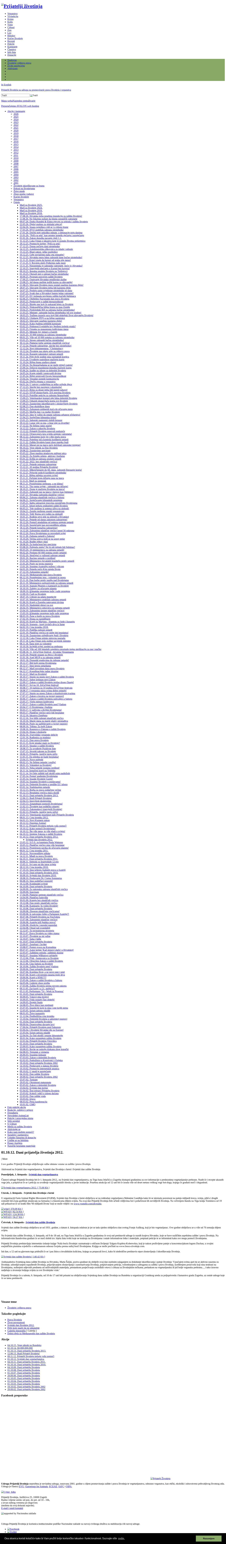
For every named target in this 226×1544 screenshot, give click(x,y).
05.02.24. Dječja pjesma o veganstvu (38, 381)
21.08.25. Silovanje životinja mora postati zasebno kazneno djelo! (51, 285)
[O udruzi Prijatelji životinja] (160, 1478)
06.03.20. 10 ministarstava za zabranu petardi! (42, 550)
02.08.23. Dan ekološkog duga (35, 406)
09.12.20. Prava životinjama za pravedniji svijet (43, 533)
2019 (16, 133)
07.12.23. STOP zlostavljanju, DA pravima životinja (45, 392)
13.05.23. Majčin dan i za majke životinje (40, 412)
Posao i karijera (14, 1143)
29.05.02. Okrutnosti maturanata (35, 1082)
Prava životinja (14, 1319)
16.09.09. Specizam (29, 892)
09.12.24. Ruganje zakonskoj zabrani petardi (41, 354)
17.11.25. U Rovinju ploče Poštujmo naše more (43, 263)
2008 (16, 163)
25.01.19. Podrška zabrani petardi (36, 630)
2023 (16, 122)
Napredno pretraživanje (24, 100)
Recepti (11, 41)
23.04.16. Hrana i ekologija (33, 732)
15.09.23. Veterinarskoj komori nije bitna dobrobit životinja (48, 398)
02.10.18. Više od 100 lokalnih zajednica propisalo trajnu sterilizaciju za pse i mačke (60, 649)
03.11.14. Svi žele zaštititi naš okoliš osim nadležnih (45, 773)
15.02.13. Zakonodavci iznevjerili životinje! (41, 809)
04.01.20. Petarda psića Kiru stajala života (40, 569)
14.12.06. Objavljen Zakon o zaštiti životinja (41, 961)
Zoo (9, 30)
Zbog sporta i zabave (24, 194)
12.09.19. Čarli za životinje (33, 594)
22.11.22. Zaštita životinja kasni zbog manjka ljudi (44, 442)
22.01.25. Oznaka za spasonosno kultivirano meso (44, 329)
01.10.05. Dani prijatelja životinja (36, 994)
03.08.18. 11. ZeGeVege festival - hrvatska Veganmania (47, 652)
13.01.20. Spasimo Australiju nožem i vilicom (42, 566)
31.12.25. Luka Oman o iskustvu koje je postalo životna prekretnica (52, 241)
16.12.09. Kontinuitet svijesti (34, 883)
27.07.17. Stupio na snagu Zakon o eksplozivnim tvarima (47, 693)
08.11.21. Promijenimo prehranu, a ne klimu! (41, 483)
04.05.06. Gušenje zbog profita (35, 983)
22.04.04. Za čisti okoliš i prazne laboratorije (41, 1035)
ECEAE (53, 1486)
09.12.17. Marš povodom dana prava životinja (42, 668)
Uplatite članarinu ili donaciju (21, 1137)
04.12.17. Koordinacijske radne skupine (39, 671)
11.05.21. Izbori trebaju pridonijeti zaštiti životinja (44, 505)
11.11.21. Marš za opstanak (33, 481)
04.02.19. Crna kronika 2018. (34, 627)
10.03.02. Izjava (27, 1099)
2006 (16, 169)
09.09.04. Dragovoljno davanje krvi (37, 1024)
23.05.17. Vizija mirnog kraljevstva (37, 701)
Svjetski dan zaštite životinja (40, 1222)
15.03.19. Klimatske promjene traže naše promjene (44, 613)
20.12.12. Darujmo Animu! (33, 823)
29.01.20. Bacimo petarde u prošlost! (38, 558)
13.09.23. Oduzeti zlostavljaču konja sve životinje (44, 401)
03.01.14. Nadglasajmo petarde (35, 787)
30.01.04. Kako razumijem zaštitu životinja (40, 1038)
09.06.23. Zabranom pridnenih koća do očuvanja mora (46, 409)
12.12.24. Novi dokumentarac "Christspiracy (41, 348)
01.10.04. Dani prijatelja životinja (36, 1021)
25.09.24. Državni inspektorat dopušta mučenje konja (45, 367)
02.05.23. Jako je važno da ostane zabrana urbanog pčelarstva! (50, 414)
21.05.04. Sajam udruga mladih (35, 1032)
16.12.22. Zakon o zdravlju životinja (37, 428)
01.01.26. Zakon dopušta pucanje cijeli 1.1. (41, 238)
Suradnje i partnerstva (17, 1135)
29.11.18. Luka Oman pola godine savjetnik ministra (45, 641)
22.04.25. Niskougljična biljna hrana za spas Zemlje (45, 307)
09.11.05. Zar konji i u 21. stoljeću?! (37, 988)
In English (6, 84)
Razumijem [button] (208, 1538)
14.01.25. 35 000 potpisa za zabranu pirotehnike (43, 334)
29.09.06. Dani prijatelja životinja (36, 969)
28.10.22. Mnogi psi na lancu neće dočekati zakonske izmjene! (50, 445)
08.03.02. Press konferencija (33, 1101)
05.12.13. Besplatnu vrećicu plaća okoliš (39, 792)
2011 (16, 155)
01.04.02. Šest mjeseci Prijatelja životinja (39, 1090)
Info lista (11, 52)
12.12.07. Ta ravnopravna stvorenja (37, 930)
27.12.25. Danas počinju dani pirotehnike (40, 246)
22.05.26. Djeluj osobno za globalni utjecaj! (41, 224)
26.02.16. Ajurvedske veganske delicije (39, 734)
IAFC (61, 1486)
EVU (21, 1486)
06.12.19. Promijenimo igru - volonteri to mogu (43, 577)
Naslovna (12, 60)
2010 (16, 158)
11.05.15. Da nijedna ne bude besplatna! (39, 757)
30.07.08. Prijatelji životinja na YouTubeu (40, 917)
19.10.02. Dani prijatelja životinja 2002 (39, 1063)
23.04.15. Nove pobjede (31, 759)
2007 (16, 166)
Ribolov (11, 35)
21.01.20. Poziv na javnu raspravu (36, 563)
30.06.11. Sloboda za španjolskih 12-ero (39, 861)
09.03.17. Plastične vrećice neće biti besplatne (42, 712)
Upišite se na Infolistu (17, 1140)
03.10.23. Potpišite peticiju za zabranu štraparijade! (44, 395)
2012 (16, 152)
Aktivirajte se (13, 1129)
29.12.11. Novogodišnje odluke (35, 853)
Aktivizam (12, 68)
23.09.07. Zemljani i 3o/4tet (33, 944)
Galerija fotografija (16, 1330)
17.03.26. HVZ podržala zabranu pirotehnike (41, 230)
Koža (10, 22)
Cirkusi (10, 27)
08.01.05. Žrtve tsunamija (32, 1013)
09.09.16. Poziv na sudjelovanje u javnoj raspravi (43, 723)
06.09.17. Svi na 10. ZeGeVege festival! (39, 685)
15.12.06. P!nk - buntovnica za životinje (39, 958)
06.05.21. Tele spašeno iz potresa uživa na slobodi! (44, 508)
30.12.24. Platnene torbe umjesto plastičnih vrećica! (45, 343)
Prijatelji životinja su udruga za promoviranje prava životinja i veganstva (36, 90)
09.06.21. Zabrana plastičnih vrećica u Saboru (42, 497)
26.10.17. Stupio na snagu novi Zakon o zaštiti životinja (47, 677)
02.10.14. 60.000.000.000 (20, 1348)
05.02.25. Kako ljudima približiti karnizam (40, 323)
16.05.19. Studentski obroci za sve (36, 605)
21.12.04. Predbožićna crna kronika (37, 1016)
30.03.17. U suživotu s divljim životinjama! (41, 710)
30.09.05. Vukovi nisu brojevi (34, 997)
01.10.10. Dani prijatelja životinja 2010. (39, 872)
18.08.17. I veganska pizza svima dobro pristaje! (43, 690)
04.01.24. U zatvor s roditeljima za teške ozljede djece (46, 384)
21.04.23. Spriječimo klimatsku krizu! (38, 417)
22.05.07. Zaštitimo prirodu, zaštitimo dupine (41, 952)
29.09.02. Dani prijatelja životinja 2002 (39, 1077)
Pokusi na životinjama (24, 188)
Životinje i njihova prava (19, 63)
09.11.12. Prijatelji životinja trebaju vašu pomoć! (43, 825)
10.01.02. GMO (27, 1104)
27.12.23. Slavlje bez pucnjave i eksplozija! (41, 387)
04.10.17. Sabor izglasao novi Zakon (38, 679)
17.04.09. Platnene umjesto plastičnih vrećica (41, 894)
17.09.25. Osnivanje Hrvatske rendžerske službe (43, 279)
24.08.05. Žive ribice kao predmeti (36, 1005)
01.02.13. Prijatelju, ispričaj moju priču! (39, 812)
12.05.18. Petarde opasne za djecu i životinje (41, 654)
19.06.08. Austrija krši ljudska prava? (38, 922)
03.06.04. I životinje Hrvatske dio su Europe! (41, 1030)
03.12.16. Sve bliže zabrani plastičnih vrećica (41, 718)
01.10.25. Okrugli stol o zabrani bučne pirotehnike (44, 274)
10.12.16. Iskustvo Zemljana (33, 715)
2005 (16, 172)
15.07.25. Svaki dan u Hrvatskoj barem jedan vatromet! (46, 293)
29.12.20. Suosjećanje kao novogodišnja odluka (43, 525)
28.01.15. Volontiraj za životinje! (36, 765)
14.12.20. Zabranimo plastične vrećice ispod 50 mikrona (47, 530)
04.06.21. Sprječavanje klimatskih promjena (41, 500)
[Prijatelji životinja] (21, 6)
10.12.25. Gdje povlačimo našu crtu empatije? (42, 254)
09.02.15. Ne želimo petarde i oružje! (38, 762)
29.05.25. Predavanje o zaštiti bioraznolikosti (41, 301)
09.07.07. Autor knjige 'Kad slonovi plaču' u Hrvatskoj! (47, 950)
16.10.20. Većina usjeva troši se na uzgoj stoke (42, 539)
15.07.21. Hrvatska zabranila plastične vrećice (42, 494)
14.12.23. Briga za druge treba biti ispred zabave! (43, 390)
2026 (16, 114)
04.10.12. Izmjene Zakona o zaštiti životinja (41, 834)
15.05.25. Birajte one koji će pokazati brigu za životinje (46, 304)
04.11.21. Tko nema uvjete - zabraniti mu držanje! (44, 486)
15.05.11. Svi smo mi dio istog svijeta (38, 864)
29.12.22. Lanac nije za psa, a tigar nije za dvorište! (44, 423)
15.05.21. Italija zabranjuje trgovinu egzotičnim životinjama (48, 503)
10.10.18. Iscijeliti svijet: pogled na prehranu (41, 646)
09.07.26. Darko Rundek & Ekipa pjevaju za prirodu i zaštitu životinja (54, 221)
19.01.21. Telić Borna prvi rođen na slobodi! (41, 514)
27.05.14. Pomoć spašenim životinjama (39, 776)
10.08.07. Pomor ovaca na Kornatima (38, 947)
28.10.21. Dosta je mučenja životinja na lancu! (42, 489)
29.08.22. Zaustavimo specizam (35, 450)
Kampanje (12, 46)
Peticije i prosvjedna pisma (20, 1118)
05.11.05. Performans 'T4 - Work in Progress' (41, 991)
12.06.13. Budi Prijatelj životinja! (36, 798)
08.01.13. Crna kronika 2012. (34, 817)
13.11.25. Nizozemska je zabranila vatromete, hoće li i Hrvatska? (51, 265)
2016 (16, 141)
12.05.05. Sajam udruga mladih (35, 1010)
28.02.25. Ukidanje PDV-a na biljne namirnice (42, 318)
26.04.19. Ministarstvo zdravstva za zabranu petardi (45, 608)
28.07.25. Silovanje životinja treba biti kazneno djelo (45, 287)
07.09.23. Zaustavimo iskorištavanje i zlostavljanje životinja (48, 403)
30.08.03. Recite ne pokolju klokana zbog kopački (44, 1049)
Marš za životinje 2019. (31, 210)
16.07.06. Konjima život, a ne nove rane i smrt (42, 972)
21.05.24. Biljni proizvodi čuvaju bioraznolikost (43, 376)
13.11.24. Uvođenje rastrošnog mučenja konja (42, 359)
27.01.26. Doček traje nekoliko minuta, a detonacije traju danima (51, 232)
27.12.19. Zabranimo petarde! (34, 572)
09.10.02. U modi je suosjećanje (35, 1071)
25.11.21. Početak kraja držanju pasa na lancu (42, 478)
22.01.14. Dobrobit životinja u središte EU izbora (43, 784)
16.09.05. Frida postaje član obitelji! (37, 999)
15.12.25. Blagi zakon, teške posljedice (39, 252)
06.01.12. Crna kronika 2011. (34, 850)
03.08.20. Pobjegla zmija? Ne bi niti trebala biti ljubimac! (47, 547)
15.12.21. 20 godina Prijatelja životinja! (39, 467)
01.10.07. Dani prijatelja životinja (36, 941)
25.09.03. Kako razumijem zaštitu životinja (40, 1046)
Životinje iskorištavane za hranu (29, 185)
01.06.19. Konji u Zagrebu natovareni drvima (42, 602)
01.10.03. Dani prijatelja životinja (36, 1043)
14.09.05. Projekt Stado (31, 1002)
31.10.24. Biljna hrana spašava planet (38, 362)
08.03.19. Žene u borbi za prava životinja (40, 616)
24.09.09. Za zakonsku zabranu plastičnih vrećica (44, 889)
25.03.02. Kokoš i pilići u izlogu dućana (39, 1093)
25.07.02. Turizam (29, 1079)
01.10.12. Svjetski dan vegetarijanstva (25, 1359)
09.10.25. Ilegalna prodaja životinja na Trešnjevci (43, 271)
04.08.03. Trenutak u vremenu (34, 1052)
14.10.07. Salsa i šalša (30, 939)
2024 (16, 119)
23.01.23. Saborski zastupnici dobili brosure (41, 420)
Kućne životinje (15, 38)
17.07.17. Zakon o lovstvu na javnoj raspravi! (42, 696)
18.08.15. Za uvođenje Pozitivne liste (38, 748)
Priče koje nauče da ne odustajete (23, 1328)
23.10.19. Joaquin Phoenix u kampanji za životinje (44, 585)
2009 (16, 161)
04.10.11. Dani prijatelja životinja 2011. (39, 859)
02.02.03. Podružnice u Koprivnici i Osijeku (41, 1060)
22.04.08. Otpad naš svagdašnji (35, 928)
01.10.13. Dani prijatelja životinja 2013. (39, 795)
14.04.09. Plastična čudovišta (34, 897)
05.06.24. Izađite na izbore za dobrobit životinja (43, 370)
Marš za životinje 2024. (31, 207)
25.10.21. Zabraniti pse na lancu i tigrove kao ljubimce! (46, 492)
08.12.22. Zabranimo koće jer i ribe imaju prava (43, 436)
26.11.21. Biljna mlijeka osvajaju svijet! (39, 475)
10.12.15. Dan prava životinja (34, 740)
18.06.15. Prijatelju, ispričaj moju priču (38, 754)
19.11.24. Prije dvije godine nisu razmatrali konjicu (44, 356)
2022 (16, 125)
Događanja (12, 1112)
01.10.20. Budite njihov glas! (34, 541)
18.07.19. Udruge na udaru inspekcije (38, 596)
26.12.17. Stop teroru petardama (35, 665)
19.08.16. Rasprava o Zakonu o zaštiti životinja (42, 729)
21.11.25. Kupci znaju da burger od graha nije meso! (45, 260)
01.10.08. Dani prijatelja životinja (36, 908)
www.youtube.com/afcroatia (87, 1203)
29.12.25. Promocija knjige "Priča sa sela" (40, 243)
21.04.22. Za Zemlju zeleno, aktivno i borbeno (42, 456)
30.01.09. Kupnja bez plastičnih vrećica (39, 900)
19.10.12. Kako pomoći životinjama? (38, 828)
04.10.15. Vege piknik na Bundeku (24, 1345)
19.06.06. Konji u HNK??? (33, 977)
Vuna (10, 24)
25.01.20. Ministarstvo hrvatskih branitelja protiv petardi (47, 561)
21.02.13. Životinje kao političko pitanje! (39, 806)
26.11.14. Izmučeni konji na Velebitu (37, 770)
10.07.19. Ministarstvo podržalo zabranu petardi (43, 599)
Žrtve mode (19, 191)
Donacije (11, 55)
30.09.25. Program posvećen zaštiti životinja (41, 276)
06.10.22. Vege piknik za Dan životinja (39, 448)
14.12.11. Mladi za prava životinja (36, 856)
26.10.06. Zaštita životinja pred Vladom (39, 966)
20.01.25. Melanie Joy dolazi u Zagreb (38, 332)
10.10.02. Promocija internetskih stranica (39, 1068)
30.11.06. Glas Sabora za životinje (36, 963)
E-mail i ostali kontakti (12, 1508)
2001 (16, 183)
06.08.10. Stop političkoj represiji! (36, 881)
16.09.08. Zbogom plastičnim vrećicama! (39, 911)
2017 (16, 138)
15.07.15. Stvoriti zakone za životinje (38, 751)
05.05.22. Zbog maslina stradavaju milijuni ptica (43, 453)
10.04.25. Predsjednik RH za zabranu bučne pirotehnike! (47, 310)
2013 (16, 150)
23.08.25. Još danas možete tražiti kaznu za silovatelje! (46, 282)
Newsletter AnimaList (18, 1115)
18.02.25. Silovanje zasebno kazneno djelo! (41, 321)
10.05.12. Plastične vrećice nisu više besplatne (42, 845)
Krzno (10, 19)
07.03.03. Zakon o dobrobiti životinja (38, 1057)
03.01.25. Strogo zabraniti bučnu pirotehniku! (42, 340)
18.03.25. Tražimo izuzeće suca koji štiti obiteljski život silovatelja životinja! (56, 315)
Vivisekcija (12, 16)
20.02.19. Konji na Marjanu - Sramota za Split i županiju (47, 621)
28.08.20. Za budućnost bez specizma (38, 544)
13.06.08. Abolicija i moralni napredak (38, 925)
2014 (16, 147)
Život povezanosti (16, 1322)
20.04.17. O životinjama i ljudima (36, 707)
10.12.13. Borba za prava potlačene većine (40, 790)
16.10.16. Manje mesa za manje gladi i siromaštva (44, 721)
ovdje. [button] (121, 1538)
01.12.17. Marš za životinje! (33, 674)
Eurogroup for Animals (36, 1486)
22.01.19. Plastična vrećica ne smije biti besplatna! (44, 632)
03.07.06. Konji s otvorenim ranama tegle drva (42, 974)
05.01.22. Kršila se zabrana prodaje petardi (40, 459)
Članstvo (11, 49)
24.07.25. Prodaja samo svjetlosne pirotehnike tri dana (46, 290)
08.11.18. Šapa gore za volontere (36, 643)
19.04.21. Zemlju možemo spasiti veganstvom (42, 511)
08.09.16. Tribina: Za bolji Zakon (36, 726)
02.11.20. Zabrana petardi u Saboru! (37, 536)
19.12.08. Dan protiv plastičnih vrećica (38, 903)
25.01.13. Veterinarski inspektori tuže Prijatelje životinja (47, 814)
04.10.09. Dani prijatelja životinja (36, 886)
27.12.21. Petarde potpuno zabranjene (38, 464)
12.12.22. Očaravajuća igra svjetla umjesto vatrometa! (46, 434)
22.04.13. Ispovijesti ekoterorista (35, 801)
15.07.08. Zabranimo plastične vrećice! (38, 919)
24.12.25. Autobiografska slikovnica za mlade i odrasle (46, 249)
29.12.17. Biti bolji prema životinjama (38, 663)
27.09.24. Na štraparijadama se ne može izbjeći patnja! (46, 365)
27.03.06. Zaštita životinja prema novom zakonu (43, 986)
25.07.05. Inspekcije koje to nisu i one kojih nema (44, 1008)
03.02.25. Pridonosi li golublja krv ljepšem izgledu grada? (48, 326)
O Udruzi (12, 1123)
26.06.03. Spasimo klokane (33, 1055)
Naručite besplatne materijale (21, 1146)
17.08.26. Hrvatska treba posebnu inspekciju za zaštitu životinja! (51, 216)
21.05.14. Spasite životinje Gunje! (36, 779)
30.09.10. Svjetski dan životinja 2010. (38, 875)
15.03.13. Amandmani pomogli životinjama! (41, 803)
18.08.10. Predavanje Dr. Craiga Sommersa (41, 878)
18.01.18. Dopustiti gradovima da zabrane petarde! (44, 660)
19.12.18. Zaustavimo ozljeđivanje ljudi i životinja (44, 635)
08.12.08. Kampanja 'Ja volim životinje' (39, 906)
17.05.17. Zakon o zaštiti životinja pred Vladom (43, 704)
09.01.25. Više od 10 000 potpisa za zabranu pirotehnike (47, 337)
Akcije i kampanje (16, 111)
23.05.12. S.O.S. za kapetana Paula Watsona (41, 842)
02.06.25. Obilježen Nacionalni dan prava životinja (44, 299)
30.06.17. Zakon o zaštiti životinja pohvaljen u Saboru (46, 699)
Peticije (10, 44)
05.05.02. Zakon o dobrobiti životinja (38, 1085)
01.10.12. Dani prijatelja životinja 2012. (39, 837)
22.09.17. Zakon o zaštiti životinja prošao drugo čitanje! (47, 682)
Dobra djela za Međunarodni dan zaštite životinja (31, 1333)
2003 (16, 177)
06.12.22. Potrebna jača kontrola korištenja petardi (44, 439)
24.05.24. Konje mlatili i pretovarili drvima (40, 373)
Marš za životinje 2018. (31, 213)
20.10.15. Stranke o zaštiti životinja (37, 745)
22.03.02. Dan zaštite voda (33, 1096)
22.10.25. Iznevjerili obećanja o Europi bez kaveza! (45, 268)
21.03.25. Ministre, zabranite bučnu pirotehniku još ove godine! (50, 312)
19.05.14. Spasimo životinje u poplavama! (40, 781)
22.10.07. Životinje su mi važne (35, 936)
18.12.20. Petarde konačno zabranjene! (38, 528)
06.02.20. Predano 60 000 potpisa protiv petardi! (43, 552)
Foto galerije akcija (16, 1107)
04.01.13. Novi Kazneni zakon (35, 820)
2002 (16, 180)
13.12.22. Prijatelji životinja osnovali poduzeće (42, 431)
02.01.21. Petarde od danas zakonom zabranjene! (43, 519)
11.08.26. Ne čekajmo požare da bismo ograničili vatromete (48, 219)
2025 (16, 116)
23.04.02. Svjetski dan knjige (34, 1088)
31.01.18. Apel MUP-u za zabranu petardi (40, 657)
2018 (16, 136)
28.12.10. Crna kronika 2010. (34, 867)
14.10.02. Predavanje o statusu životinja (39, 1066)
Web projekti (13, 1121)
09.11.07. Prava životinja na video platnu (39, 933)
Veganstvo (12, 13)
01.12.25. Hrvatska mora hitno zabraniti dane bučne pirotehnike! (51, 257)
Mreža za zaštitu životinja (19, 1126)
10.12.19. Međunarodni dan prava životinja (41, 574)
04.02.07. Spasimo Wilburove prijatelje (38, 955)
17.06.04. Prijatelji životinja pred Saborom (40, 1027)
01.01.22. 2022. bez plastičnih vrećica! (38, 461)
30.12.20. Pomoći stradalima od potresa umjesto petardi (46, 522)
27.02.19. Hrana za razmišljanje (35, 619)
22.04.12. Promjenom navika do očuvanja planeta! (44, 848)
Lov (9, 33)
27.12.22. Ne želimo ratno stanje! (36, 425)
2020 (16, 130)
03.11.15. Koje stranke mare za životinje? (40, 743)
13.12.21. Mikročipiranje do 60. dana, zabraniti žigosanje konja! (51, 470)
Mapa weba (7, 100)
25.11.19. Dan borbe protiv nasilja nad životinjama (44, 580)
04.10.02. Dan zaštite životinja (34, 1074)
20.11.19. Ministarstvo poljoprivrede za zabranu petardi (46, 583)
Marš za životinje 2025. (31, 205)
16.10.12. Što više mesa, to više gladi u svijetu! (42, 831)
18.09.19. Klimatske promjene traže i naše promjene (45, 591)
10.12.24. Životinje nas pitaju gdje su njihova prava (44, 351)
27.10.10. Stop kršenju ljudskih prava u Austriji (42, 870)
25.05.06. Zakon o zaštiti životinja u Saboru (41, 980)
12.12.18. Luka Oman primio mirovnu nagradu (42, 638)
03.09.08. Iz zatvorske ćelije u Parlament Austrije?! (44, 914)
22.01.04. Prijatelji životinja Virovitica (38, 1041)
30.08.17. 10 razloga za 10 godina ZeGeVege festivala (46, 688)
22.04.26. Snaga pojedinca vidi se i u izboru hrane (44, 227)
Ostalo (17, 202)
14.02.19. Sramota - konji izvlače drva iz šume (42, 624)
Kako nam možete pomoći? (20, 1132)
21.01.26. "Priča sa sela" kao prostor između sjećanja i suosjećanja (52, 235)
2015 (16, 144)
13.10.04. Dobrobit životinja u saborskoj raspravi (43, 1019)
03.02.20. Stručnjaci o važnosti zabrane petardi (42, 555)
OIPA (69, 1486)
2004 (16, 174)
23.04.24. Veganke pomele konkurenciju (39, 379)
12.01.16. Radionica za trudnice (35, 737)
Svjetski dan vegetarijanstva (43, 1174)
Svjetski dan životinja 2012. (39, 839)
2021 (16, 127)
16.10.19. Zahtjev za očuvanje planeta (38, 588)
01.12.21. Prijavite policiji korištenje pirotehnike (43, 472)
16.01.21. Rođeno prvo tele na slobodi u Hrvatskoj (44, 516)
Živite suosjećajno (16, 65)
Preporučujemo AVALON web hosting (20, 106)
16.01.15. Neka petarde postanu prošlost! (39, 768)
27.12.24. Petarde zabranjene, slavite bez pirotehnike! (45, 345)
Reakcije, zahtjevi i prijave (20, 1110)
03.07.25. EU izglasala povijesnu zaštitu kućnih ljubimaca (48, 296)
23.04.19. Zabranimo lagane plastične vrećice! (42, 610)
